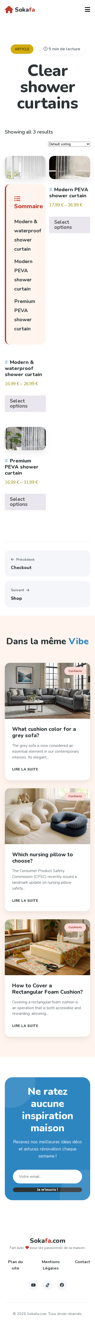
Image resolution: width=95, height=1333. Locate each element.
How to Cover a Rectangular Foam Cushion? (47, 988)
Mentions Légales (51, 1265)
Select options (19, 403)
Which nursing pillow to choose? (42, 857)
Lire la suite (25, 769)
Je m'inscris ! (47, 1189)
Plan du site (15, 1265)
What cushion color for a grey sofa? (44, 732)
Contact (82, 1262)
